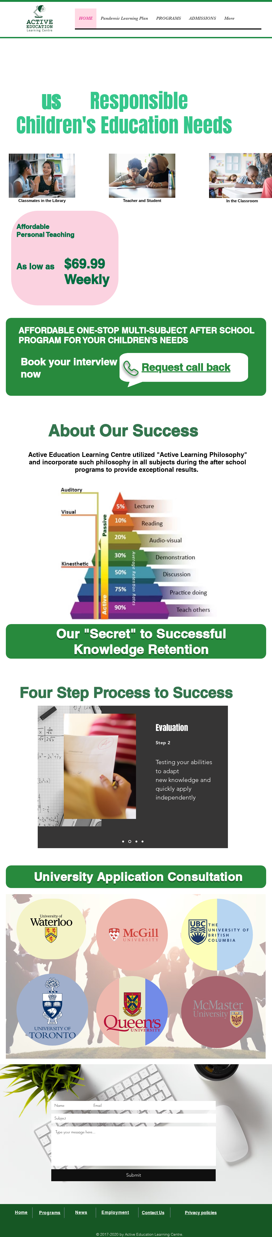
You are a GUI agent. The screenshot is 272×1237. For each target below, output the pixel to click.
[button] (260, 1144)
